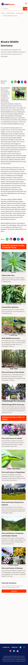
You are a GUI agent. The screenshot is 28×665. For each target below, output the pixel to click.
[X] (24, 647)
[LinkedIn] (14, 651)
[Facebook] (20, 647)
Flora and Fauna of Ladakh (12, 438)
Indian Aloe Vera (8, 275)
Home (3, 13)
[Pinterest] (10, 651)
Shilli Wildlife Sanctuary (11, 338)
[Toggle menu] (26, 3)
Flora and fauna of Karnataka (13, 372)
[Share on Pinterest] (25, 82)
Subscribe (14, 591)
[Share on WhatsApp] (12, 82)
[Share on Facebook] (22, 82)
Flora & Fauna (19, 13)
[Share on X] (19, 82)
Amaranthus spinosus (10, 307)
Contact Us (6, 647)
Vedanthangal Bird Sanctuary (13, 404)
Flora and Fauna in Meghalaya (13, 472)
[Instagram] (17, 651)
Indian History (10, 13)
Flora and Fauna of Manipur (12, 568)
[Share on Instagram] (15, 82)
